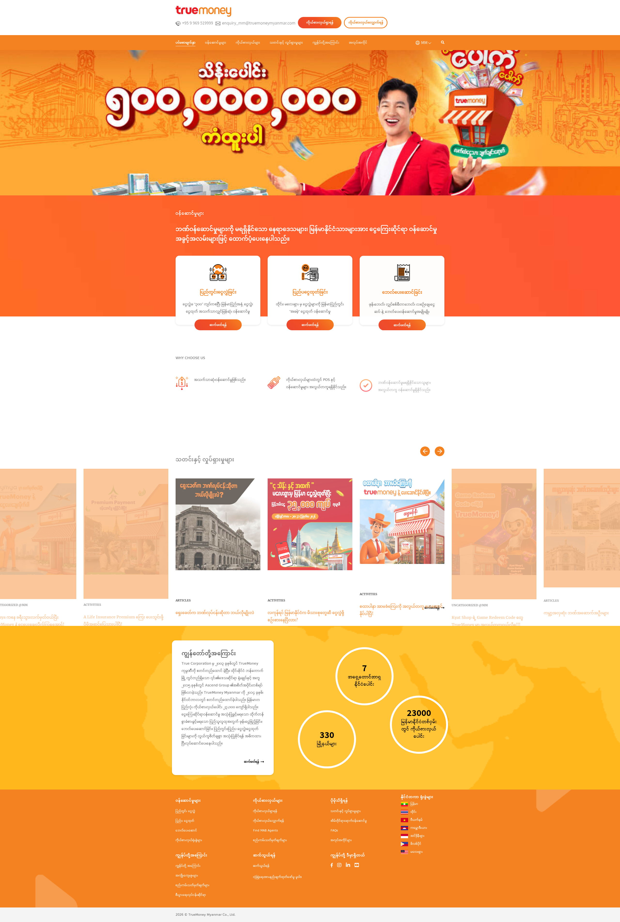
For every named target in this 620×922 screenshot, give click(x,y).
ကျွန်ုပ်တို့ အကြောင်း (188, 866)
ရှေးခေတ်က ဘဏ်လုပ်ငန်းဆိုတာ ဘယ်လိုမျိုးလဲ (215, 612)
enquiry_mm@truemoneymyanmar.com (258, 23)
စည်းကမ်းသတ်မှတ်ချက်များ (270, 840)
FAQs (334, 831)
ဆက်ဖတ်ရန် (217, 325)
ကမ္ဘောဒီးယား (419, 828)
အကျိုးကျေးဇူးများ (187, 876)
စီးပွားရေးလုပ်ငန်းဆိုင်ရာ (191, 895)
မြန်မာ (414, 804)
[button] (425, 451)
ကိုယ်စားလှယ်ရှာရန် (319, 22)
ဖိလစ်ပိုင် (416, 844)
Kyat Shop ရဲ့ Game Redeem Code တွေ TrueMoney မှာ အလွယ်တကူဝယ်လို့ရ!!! (487, 621)
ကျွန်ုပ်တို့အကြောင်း (326, 42)
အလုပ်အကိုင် (358, 42)
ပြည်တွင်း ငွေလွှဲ (185, 811)
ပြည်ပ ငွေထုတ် (185, 821)
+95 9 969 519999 (197, 23)
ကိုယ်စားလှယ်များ (248, 42)
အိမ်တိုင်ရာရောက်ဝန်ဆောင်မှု (349, 821)
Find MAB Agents (265, 831)
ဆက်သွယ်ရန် (261, 866)
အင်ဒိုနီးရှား (418, 836)
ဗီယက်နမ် (417, 820)
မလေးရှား (417, 852)
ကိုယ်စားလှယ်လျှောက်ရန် (366, 22)
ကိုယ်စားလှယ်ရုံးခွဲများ (189, 840)
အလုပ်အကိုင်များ (341, 840)
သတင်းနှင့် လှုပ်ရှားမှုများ (286, 42)
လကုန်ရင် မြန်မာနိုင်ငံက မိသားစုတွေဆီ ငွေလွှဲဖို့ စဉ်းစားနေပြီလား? (306, 616)
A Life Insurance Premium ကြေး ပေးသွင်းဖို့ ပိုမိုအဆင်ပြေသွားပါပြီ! (123, 621)
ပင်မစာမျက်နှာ (185, 42)
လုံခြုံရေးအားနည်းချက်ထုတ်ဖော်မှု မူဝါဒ (277, 877)
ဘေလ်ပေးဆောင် (186, 831)
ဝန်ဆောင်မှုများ (215, 42)
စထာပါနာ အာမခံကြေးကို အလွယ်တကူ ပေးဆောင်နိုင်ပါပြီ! (401, 610)
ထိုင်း (414, 812)
